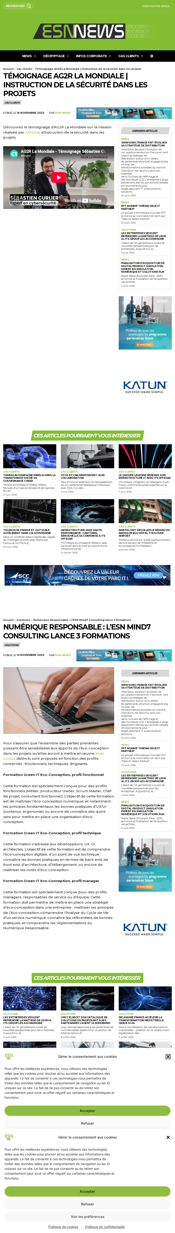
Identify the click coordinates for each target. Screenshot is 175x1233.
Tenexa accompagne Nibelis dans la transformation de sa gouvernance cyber (29, 478)
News (125, 139)
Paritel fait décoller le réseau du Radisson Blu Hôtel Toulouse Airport (144, 532)
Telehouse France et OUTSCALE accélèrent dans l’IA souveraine (27, 531)
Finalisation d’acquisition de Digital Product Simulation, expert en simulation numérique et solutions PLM (143, 267)
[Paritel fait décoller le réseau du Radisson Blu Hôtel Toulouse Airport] (145, 511)
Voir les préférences (87, 1216)
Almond (32, 132)
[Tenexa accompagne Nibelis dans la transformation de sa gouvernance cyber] (29, 456)
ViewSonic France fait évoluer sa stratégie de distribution (144, 144)
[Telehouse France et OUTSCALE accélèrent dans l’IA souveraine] (29, 511)
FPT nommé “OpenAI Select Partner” (140, 207)
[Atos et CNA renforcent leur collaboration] (87, 456)
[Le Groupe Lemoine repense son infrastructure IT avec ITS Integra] (145, 456)
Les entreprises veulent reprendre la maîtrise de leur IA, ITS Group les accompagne (143, 236)
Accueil (8, 68)
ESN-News (63, 112)
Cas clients (24, 68)
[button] (168, 1137)
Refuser (87, 1204)
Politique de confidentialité (105, 1227)
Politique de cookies (63, 1227)
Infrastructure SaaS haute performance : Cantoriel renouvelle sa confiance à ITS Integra (83, 534)
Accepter (87, 1191)
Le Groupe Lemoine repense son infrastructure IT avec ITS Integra (145, 477)
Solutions (128, 230)
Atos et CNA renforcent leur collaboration (83, 477)
